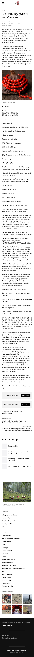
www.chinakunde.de (9, 506)
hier (27, 181)
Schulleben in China (9, 565)
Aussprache (6, 518)
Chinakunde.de (7, 626)
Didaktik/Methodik (9, 521)
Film (3, 527)
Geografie (5, 530)
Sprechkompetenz (7, 25)
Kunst (4, 545)
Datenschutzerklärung (9, 638)
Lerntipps (5, 548)
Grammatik (6, 533)
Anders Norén (19, 652)
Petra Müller (7, 22)
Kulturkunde (14, 24)
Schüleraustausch (8, 562)
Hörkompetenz (7, 536)
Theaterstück (6, 577)
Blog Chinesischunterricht (18, 650)
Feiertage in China (8, 524)
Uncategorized (7, 580)
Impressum (5, 635)
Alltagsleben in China (9, 515)
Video (28, 247)
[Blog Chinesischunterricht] (17, 3)
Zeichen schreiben (8, 586)
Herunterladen (25, 395)
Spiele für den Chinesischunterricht (14, 568)
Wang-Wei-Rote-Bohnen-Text (11, 395)
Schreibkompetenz (8, 559)
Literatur (20, 24)
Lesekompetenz (7, 550)
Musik (4, 556)
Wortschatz (6, 583)
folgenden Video (7, 241)
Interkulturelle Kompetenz (11, 539)
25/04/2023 (5, 10)
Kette (3, 102)
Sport (4, 571)
